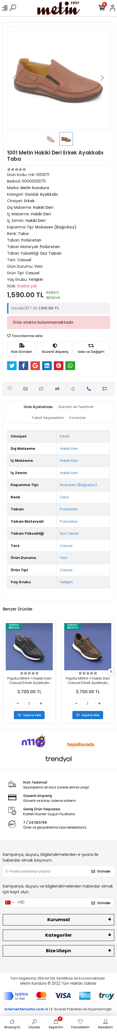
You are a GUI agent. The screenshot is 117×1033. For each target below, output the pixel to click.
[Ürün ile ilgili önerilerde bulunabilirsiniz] (106, 388)
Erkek (64, 436)
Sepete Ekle (32, 715)
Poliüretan (69, 509)
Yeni (63, 557)
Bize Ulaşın (58, 951)
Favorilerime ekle (27, 335)
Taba (64, 497)
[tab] (38, 406)
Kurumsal (58, 919)
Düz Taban (69, 533)
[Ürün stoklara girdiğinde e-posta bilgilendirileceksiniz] (74, 388)
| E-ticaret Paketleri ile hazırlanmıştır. (58, 1009)
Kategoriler (58, 935)
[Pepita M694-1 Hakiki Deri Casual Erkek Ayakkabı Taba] (87, 646)
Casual (66, 545)
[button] (15, 77)
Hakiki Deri (69, 448)
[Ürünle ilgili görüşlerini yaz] (42, 388)
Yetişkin (66, 582)
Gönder (104, 871)
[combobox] (9, 902)
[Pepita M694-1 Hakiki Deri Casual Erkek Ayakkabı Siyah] (29, 646)
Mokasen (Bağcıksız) (78, 484)
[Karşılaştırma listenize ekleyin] (58, 388)
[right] (111, 672)
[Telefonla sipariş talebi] (90, 388)
